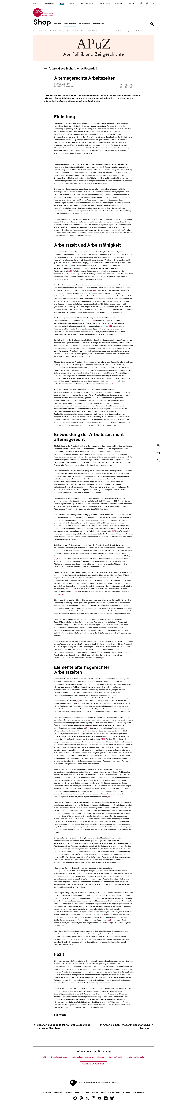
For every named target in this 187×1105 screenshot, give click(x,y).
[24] (111, 920)
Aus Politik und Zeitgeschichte (59, 31)
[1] (88, 263)
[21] (74, 775)
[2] (93, 265)
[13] (76, 591)
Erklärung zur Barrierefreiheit (133, 1092)
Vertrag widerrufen (93, 1064)
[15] (105, 619)
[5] (94, 320)
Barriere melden (114, 1092)
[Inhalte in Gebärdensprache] (147, 4)
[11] (113, 531)
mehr (130, 3)
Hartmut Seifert (62, 84)
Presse (103, 1092)
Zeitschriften (43, 31)
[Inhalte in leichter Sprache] (141, 4)
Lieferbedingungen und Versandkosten (88, 1057)
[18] (77, 701)
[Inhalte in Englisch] (153, 4)
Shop (34, 31)
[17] (102, 658)
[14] (62, 594)
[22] (121, 788)
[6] (109, 326)
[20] (103, 739)
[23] (108, 797)
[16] (124, 652)
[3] (71, 271)
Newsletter (79, 1092)
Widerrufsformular (136, 1057)
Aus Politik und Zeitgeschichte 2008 (83, 31)
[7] (67, 343)
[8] (89, 356)
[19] (87, 728)
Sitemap (69, 1092)
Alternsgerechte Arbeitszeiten (133, 31)
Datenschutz (58, 1092)
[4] (95, 290)
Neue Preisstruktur (59, 1057)
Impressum (47, 1092)
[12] (55, 559)
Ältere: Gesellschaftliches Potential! (109, 31)
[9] (112, 384)
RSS (87, 1092)
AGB (44, 1057)
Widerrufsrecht (115, 1057)
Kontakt (95, 1092)
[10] (103, 492)
